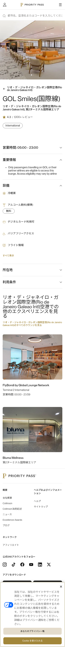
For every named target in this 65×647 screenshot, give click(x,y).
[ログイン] (5, 5)
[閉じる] (61, 586)
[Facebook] (22, 565)
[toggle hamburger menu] (60, 5)
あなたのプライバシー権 (32, 631)
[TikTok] (14, 565)
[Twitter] (49, 565)
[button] (31, 74)
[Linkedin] (40, 565)
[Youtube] (31, 565)
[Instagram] (5, 565)
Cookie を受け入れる (32, 641)
